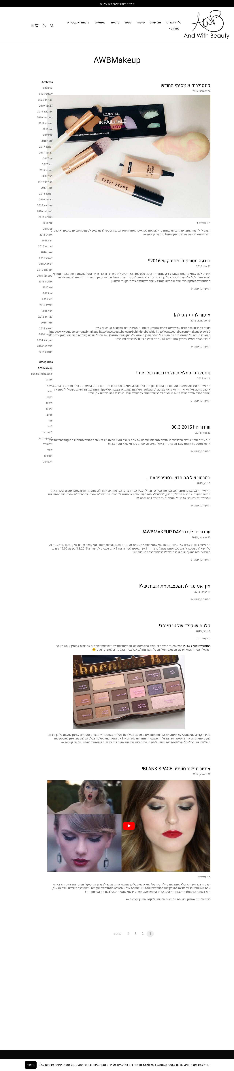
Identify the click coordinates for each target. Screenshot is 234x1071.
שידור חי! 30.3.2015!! (189, 427)
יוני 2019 (47, 135)
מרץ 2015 (47, 311)
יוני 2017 (47, 158)
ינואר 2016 (46, 252)
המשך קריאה (154, 234)
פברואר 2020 (45, 100)
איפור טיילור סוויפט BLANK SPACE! (176, 768)
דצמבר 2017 (45, 147)
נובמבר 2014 (45, 334)
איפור (49, 385)
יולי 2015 (47, 287)
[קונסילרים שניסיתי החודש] (128, 156)
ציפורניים (47, 444)
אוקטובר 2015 (44, 270)
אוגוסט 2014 (45, 352)
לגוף (50, 426)
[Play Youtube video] (128, 826)
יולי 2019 (47, 129)
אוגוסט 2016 (45, 217)
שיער (49, 450)
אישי (49, 391)
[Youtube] (212, 3)
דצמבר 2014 (45, 328)
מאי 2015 (47, 299)
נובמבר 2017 (45, 153)
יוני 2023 (47, 88)
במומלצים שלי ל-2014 (196, 646)
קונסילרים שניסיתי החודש (185, 85)
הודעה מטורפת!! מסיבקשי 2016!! (179, 261)
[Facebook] (227, 3)
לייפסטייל (47, 432)
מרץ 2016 (47, 241)
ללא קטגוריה (45, 438)
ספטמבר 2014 (44, 346)
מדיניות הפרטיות (55, 1065)
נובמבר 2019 (45, 106)
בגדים (49, 397)
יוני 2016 (47, 229)
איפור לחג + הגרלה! (192, 315)
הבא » (118, 933)
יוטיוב (49, 415)
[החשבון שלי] (44, 25)
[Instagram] (219, 3)
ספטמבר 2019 (44, 117)
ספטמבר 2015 (44, 276)
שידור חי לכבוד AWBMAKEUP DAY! (176, 532)
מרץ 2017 (47, 176)
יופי (50, 421)
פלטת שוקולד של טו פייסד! (184, 625)
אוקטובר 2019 (44, 112)
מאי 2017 (47, 164)
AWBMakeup (45, 368)
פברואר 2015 (45, 317)
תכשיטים (47, 462)
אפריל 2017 (45, 170)
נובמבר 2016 (45, 199)
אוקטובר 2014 (44, 340)
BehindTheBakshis (41, 374)
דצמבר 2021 (45, 94)
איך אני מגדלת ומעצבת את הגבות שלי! (174, 586)
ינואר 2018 (46, 141)
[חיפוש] (51, 25)
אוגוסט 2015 (45, 282)
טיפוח (49, 409)
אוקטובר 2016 (44, 205)
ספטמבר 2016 (44, 211)
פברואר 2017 (45, 182)
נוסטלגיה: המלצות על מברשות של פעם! (173, 373)
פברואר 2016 (45, 246)
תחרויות (48, 456)
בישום (49, 403)
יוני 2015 (47, 293)
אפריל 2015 (45, 305)
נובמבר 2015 (45, 264)
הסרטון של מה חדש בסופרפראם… (178, 477)
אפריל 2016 (45, 235)
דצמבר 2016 (45, 194)
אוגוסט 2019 (45, 123)
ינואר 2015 (46, 323)
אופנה (49, 380)
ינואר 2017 (46, 188)
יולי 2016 (47, 223)
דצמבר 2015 (45, 258)
